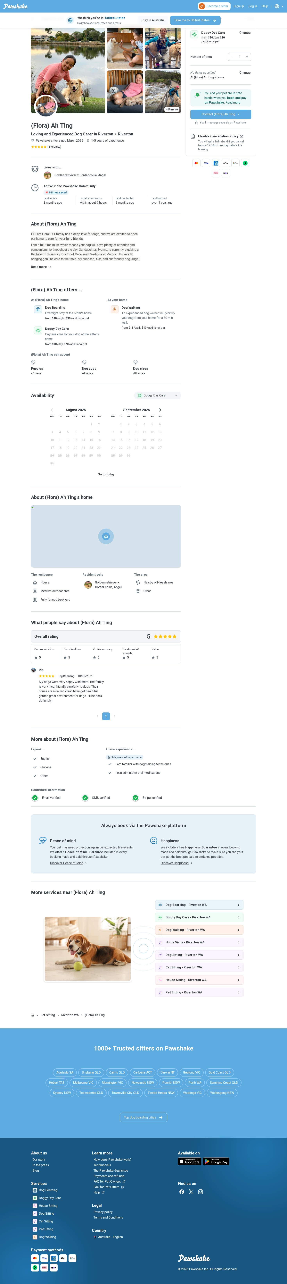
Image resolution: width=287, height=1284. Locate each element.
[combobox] (157, 395)
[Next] (115, 716)
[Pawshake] (15, 6)
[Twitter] (191, 1192)
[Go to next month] (160, 410)
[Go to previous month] (52, 410)
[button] (220, 97)
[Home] (32, 1015)
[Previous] (97, 716)
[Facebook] (182, 1192)
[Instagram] (200, 1192)
